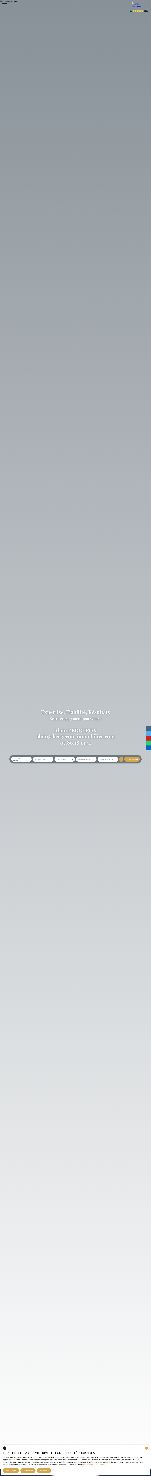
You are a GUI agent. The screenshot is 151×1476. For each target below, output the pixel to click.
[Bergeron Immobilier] (140, 4)
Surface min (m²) (106, 759)
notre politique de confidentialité (94, 1465)
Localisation (61, 759)
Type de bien (40, 759)
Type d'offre (16, 758)
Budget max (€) (84, 759)
